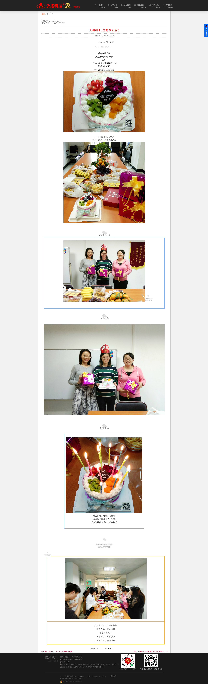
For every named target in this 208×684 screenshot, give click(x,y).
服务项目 (141, 5)
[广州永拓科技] (53, 5)
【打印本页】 (94, 649)
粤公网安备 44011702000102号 (72, 681)
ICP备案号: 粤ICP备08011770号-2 (95, 676)
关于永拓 (114, 5)
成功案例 (127, 5)
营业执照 (113, 676)
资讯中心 (156, 5)
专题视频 (76, 7)
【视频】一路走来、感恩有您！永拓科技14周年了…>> (149, 651)
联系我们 (169, 5)
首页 (102, 5)
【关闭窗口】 (109, 649)
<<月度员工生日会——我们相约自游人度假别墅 (56, 651)
